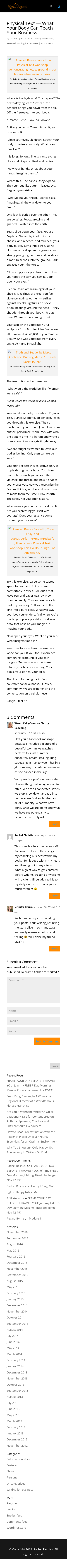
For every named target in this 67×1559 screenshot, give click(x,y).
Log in (11, 1509)
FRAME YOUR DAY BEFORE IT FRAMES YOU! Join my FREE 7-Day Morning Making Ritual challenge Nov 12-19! (31, 1085)
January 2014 (15, 1366)
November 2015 (17, 1268)
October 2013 (15, 1384)
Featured (12, 1465)
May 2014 (13, 1348)
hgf (9, 1192)
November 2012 (17, 1445)
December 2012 (17, 1439)
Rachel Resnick (16, 1166)
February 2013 (16, 1427)
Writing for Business (27, 43)
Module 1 (35, 1218)
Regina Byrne (15, 1218)
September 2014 (17, 1323)
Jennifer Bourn (23, 907)
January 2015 (15, 1299)
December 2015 (17, 1262)
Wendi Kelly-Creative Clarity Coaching (31, 726)
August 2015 (15, 1281)
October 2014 (15, 1317)
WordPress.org (16, 1527)
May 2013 (13, 1415)
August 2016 (15, 1244)
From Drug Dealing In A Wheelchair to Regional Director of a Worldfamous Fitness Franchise (31, 1100)
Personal (11, 43)
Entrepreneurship (43, 38)
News (10, 1471)
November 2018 (17, 1232)
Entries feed (14, 1515)
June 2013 (13, 1409)
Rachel (13, 38)
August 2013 (15, 1397)
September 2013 (17, 1390)
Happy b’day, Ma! (42, 1186)
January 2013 (15, 1433)
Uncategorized (16, 1483)
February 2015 (16, 1293)
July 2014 (12, 1336)
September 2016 (17, 1238)
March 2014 (14, 1354)
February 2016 (16, 1256)
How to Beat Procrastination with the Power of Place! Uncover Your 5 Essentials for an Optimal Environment (32, 1136)
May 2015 (13, 1287)
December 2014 (17, 1305)
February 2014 (16, 1360)
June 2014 (13, 1342)
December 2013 (17, 1372)
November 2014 (17, 1311)
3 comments (47, 43)
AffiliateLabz (15, 1198)
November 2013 (17, 1378)
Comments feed (17, 1521)
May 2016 (13, 1250)
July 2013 (12, 1403)
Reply (55, 823)
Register (12, 1503)
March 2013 (14, 1421)
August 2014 (15, 1329)
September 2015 (17, 1275)
